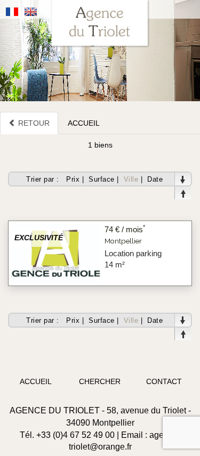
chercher (100, 381)
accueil (36, 381)
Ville (131, 179)
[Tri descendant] (183, 179)
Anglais (31, 12)
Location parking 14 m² (133, 259)
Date (155, 179)
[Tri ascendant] (183, 193)
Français (12, 12)
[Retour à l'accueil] (100, 24)
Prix (72, 179)
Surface (102, 179)
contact (164, 381)
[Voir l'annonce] (55, 252)
